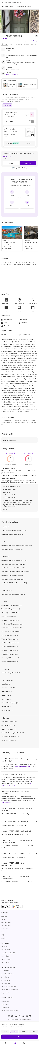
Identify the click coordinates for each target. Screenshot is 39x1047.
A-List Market (5, 977)
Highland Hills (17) (6, 695)
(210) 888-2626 (5, 38)
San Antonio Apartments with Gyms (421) (13, 564)
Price (10, 44)
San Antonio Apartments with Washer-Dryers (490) (15, 571)
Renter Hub (4, 946)
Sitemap (3, 938)
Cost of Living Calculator (8, 953)
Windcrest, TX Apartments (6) (10, 639)
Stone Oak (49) (5, 684)
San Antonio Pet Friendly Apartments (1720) (14, 583)
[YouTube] (23, 1016)
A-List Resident (6, 983)
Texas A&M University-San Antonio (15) (12, 733)
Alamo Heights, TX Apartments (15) (11, 605)
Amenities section (6, 802)
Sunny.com (4, 929)
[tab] (7, 105)
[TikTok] (30, 1016)
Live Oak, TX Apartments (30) (10, 654)
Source (5, 509)
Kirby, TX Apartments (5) (8, 616)
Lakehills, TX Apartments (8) (9, 646)
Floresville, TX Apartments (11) (10, 658)
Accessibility (5, 1007)
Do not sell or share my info (9, 1010)
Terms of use (5, 1004)
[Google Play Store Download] (17, 907)
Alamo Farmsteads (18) (8, 688)
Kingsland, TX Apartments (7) (9, 650)
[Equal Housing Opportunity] (9, 1016)
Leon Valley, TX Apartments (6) (10, 613)
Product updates (6, 925)
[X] (19, 1016)
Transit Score (28, 453)
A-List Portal (5, 971)
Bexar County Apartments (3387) (10, 673)
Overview (4, 44)
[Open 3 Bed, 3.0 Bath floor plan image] (30, 132)
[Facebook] (16, 1016)
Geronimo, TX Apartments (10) (10, 620)
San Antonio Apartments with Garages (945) (14, 560)
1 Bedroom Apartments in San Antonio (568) (14, 530)
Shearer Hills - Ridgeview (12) (10, 703)
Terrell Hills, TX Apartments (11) (10, 609)
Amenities (33, 44)
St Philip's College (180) (8, 725)
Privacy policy (5, 1001)
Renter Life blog (6, 959)
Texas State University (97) (9, 740)
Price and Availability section (22, 766)
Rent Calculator (6, 956)
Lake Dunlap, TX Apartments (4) (10, 631)
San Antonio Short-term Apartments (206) (13, 594)
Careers (3, 919)
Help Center (5, 993)
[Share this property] (36, 36)
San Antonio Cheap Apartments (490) (12, 549)
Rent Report (5, 962)
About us (4, 916)
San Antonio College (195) (9, 721)
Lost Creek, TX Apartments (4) (10, 643)
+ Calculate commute (12, 74)
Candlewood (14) (6, 699)
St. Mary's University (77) (8, 729)
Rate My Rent (5, 950)
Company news (6, 922)
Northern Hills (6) (6, 706)
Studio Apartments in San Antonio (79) (12, 534)
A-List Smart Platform (7, 974)
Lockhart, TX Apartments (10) (10, 661)
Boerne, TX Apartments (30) (9, 635)
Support (3, 932)
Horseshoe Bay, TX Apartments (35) (11, 628)
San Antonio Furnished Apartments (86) (12, 575)
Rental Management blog (8, 986)
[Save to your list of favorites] (36, 13)
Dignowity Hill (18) (6, 691)
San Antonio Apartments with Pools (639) (13, 568)
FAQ (2, 935)
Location (26, 44)
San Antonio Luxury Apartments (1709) (12, 579)
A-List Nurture (5, 980)
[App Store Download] (6, 907)
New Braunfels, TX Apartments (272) (12, 624)
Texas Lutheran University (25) (10, 736)
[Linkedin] (12, 1016)
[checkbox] (12, 193)
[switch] (31, 121)
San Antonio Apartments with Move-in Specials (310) (16, 545)
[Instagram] (27, 1016)
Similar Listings (18, 44)
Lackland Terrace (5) (7, 710)
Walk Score (9, 453)
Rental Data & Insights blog (9, 989)
